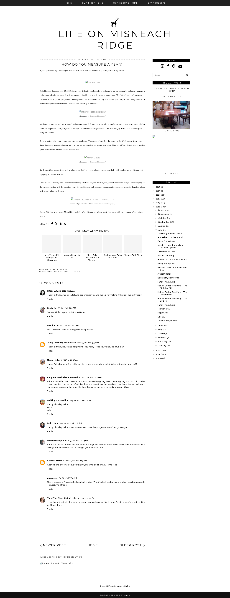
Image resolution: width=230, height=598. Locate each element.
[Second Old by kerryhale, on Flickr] (92, 82)
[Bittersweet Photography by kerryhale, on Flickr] (92, 112)
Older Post (131, 545)
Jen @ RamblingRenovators (61, 343)
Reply (50, 299)
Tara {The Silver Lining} (59, 498)
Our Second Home (125, 3)
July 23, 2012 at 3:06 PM (70, 423)
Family (67, 271)
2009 (158, 358)
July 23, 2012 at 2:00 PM (80, 400)
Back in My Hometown (168, 278)
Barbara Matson (55, 461)
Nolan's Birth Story (133, 255)
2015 (158, 195)
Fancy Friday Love (166, 241)
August (161, 226)
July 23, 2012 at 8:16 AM (65, 291)
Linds (50, 308)
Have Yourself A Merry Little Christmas (51, 257)
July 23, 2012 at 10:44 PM (76, 440)
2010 (158, 354)
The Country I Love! (167, 321)
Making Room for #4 (72, 256)
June (160, 326)
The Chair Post (171, 131)
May (160, 329)
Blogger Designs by (115, 595)
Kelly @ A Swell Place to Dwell (62, 377)
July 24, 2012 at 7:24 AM (65, 478)
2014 (158, 199)
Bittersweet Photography (97, 116)
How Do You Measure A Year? (172, 259)
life (74, 271)
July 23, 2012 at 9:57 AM (88, 343)
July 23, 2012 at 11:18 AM (90, 377)
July (160, 230)
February (162, 341)
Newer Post (54, 545)
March (161, 337)
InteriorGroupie (55, 440)
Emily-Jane (53, 423)
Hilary (50, 291)
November (163, 214)
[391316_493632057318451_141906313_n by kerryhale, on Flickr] (92, 199)
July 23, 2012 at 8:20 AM (65, 308)
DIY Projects (157, 3)
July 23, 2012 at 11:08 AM (66, 360)
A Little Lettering (166, 255)
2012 (158, 207)
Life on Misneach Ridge (115, 39)
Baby (49, 271)
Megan (50, 360)
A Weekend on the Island (170, 237)
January (162, 345)
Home (68, 3)
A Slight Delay (164, 274)
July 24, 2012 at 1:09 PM (83, 498)
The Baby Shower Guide (170, 233)
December (163, 210)
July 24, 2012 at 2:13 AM (76, 461)
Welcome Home (171, 96)
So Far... (161, 317)
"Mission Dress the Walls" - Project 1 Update (170, 246)
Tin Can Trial (164, 309)
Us (78, 271)
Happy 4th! (163, 313)
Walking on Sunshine (58, 400)
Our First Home (92, 3)
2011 (158, 350)
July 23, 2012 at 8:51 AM (68, 325)
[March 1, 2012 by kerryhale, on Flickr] (92, 158)
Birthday (58, 271)
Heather (51, 325)
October (162, 218)
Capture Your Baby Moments (112, 256)
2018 (158, 187)
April (160, 333)
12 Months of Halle (166, 252)
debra (50, 478)
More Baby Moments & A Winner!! (92, 257)
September (164, 222)
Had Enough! (171, 173)
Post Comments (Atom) (69, 557)
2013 (158, 203)
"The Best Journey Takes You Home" (171, 89)
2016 (158, 191)
